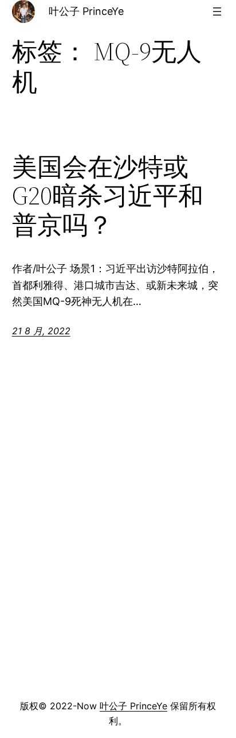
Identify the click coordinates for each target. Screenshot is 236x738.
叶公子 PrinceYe (86, 11)
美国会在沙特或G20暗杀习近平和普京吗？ (107, 196)
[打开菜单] (217, 11)
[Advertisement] (118, 567)
